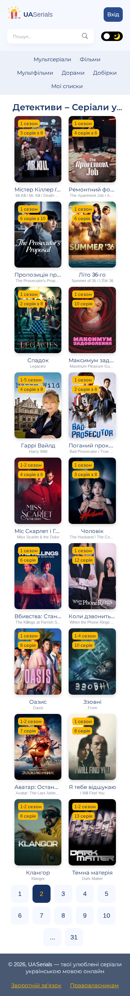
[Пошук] (85, 36)
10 (106, 915)
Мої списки (67, 86)
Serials (38, 14)
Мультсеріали (52, 59)
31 (74, 937)
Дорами (73, 72)
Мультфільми (35, 72)
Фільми (90, 59)
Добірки (105, 72)
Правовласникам (94, 985)
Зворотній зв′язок (36, 985)
